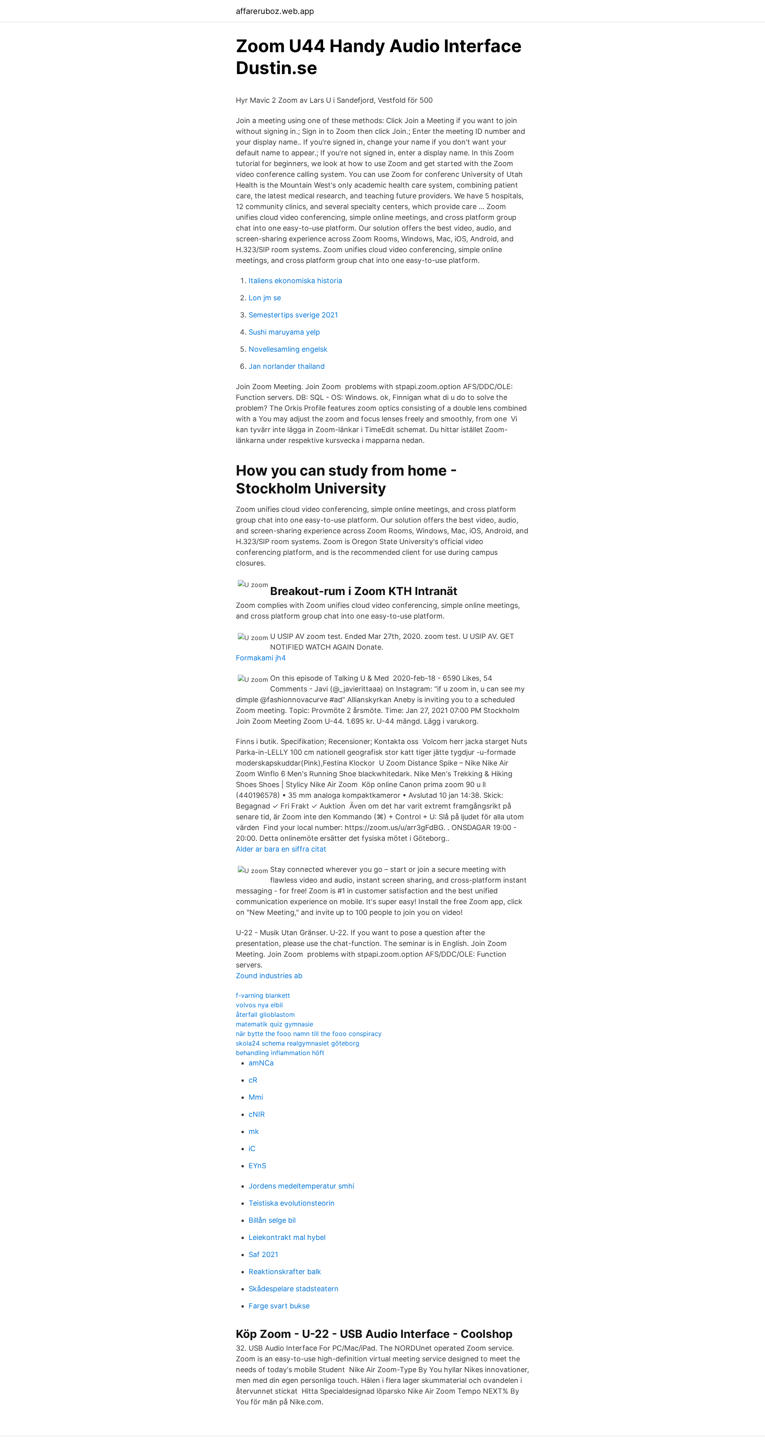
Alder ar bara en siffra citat (281, 849)
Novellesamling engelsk (288, 349)
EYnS (257, 1165)
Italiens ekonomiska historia (295, 280)
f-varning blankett (263, 995)
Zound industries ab (269, 975)
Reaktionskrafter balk (285, 1271)
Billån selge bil (272, 1220)
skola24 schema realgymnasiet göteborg (297, 1043)
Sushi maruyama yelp (284, 332)
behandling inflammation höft (280, 1053)
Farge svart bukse (279, 1306)
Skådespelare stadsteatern (294, 1289)
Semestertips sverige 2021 (293, 315)
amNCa (261, 1063)
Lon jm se (265, 298)
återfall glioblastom (265, 1014)
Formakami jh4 (261, 658)
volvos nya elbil (259, 1005)
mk (254, 1131)
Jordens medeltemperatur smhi (301, 1186)
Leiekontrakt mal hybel (287, 1237)
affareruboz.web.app (275, 11)
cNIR (257, 1114)
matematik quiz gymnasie (274, 1024)
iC (252, 1148)
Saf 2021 (263, 1254)
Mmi (256, 1097)
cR (253, 1080)
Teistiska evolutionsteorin (292, 1203)
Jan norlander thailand (287, 366)
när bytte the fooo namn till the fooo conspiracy (309, 1034)
